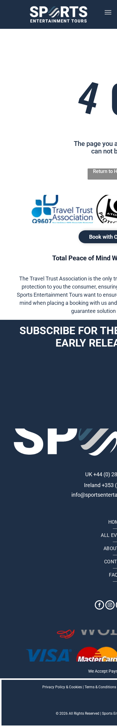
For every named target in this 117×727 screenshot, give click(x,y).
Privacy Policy (53, 687)
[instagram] (110, 605)
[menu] (108, 12)
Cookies (75, 687)
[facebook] (99, 605)
